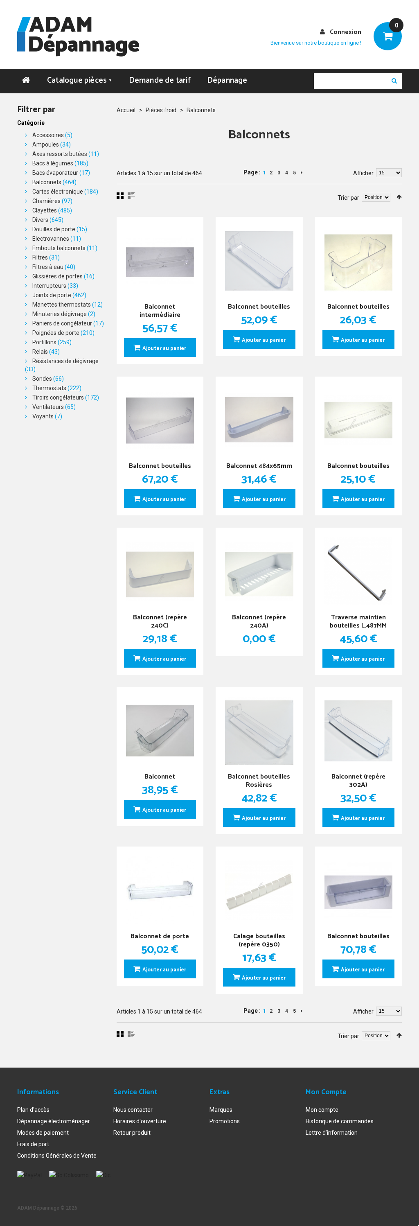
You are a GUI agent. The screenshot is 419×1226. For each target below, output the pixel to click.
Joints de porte (51, 295)
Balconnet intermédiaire (160, 311)
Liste (131, 195)
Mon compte (322, 1109)
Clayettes (44, 210)
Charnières (46, 201)
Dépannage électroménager (53, 1121)
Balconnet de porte (160, 936)
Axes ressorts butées (59, 154)
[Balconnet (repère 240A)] (259, 571)
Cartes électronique (57, 191)
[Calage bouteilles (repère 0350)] (259, 890)
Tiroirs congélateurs (58, 397)
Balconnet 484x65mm (259, 466)
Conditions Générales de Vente (57, 1155)
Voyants (43, 416)
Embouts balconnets (59, 248)
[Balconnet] (160, 731)
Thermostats (49, 388)
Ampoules (45, 144)
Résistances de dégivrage (65, 361)
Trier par (348, 197)
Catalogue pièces (80, 80)
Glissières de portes (57, 276)
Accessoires (48, 135)
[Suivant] (302, 172)
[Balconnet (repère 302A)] (358, 731)
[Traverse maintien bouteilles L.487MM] (358, 571)
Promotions (225, 1121)
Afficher (363, 173)
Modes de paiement (43, 1132)
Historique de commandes (340, 1121)
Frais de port (33, 1144)
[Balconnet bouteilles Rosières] (259, 731)
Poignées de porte (55, 333)
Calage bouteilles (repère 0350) (259, 940)
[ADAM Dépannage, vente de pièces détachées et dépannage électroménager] (78, 36)
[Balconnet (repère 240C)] (160, 571)
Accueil (126, 110)
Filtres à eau (47, 267)
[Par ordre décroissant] (399, 197)
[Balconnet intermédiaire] (160, 260)
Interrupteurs (49, 285)
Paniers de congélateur (62, 323)
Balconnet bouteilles (259, 306)
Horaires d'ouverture (139, 1121)
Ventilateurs (48, 407)
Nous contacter (133, 1109)
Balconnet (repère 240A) (259, 621)
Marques (221, 1109)
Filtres (40, 257)
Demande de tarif (160, 80)
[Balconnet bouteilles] (259, 260)
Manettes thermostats (61, 304)
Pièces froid (161, 110)
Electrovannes (50, 238)
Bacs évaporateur (55, 172)
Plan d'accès (33, 1109)
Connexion (345, 32)
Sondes (42, 378)
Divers (40, 220)
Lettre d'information (332, 1132)
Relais (40, 351)
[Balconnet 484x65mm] (259, 420)
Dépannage (227, 80)
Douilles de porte (53, 229)
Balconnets (46, 182)
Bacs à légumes (52, 163)
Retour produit (132, 1132)
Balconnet (159, 776)
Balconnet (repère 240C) (160, 621)
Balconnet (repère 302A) (358, 780)
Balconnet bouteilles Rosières (259, 780)
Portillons (44, 342)
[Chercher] (394, 81)
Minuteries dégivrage (59, 314)
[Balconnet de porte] (160, 890)
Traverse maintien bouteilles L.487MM (358, 621)
